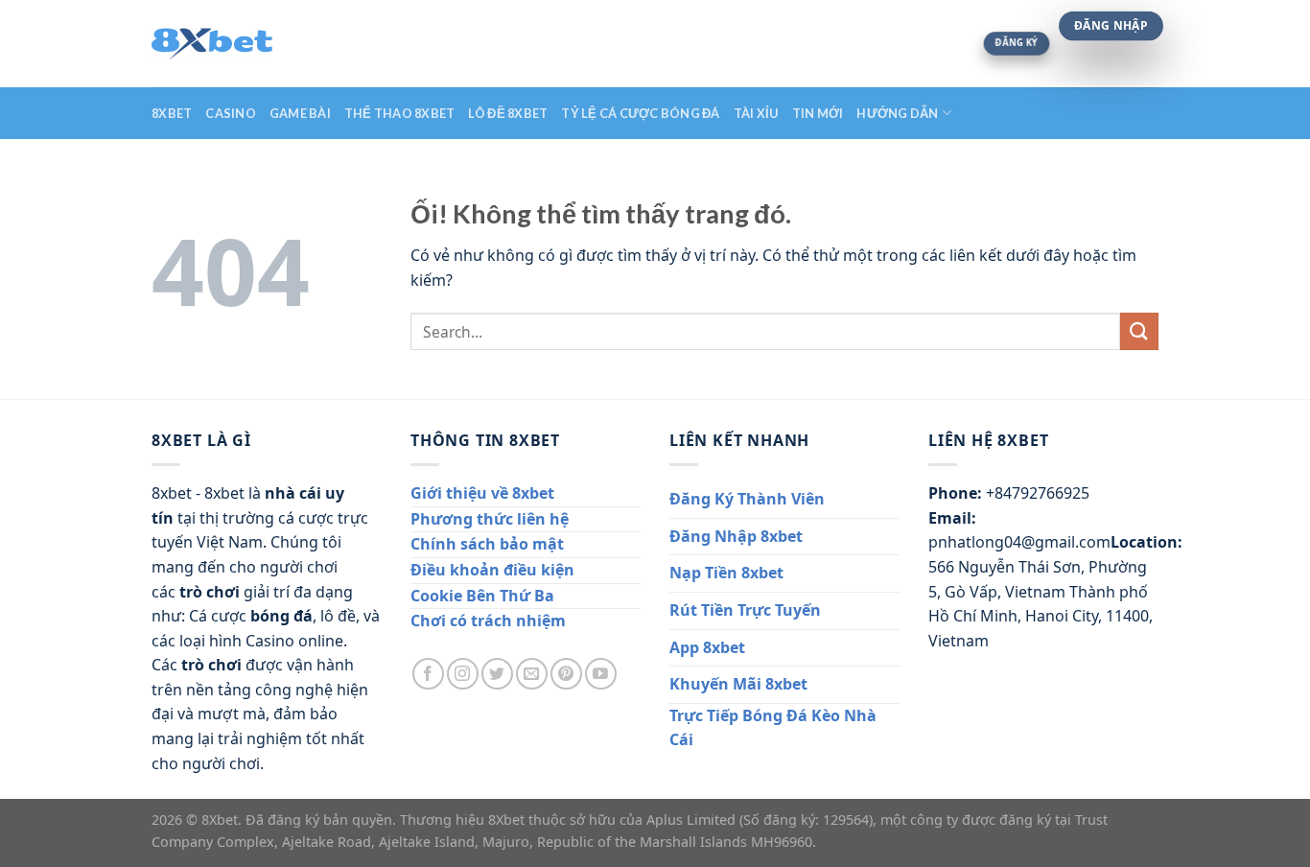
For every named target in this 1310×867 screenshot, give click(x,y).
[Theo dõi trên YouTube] (601, 674)
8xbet (172, 113)
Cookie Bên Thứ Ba (482, 595)
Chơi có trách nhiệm (488, 620)
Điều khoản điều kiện (492, 569)
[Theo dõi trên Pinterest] (566, 674)
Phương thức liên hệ (489, 518)
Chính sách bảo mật (487, 543)
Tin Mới (818, 113)
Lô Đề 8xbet (508, 113)
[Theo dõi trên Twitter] (497, 674)
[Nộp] (1139, 331)
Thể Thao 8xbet (400, 113)
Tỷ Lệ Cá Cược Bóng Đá (640, 113)
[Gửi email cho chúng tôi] (532, 674)
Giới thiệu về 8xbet (482, 493)
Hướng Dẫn (897, 113)
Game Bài (300, 113)
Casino (230, 113)
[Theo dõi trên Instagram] (463, 674)
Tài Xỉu (756, 113)
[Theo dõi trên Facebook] (428, 674)
